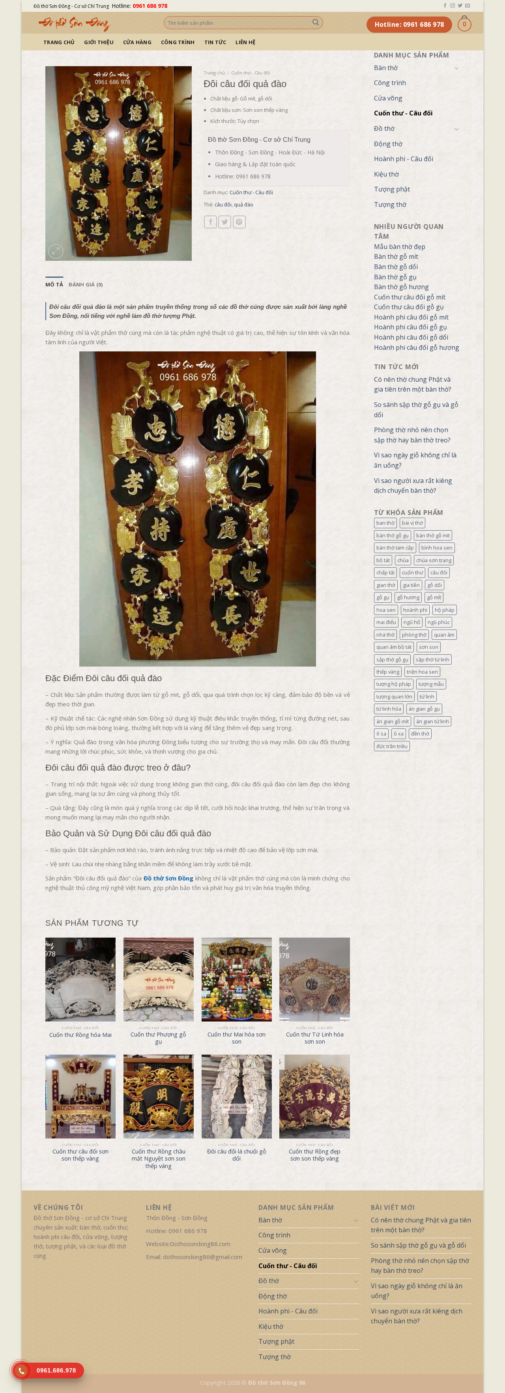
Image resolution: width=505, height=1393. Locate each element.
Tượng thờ (390, 204)
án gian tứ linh (432, 721)
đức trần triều (392, 746)
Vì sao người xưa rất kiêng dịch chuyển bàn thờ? (413, 485)
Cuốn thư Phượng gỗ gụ (158, 1038)
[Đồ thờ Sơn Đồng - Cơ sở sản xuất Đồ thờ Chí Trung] (93, 22)
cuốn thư (412, 572)
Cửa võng (388, 98)
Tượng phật (392, 189)
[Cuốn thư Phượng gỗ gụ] (158, 980)
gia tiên (411, 585)
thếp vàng (387, 671)
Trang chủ (59, 42)
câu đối (438, 572)
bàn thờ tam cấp (395, 547)
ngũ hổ (412, 622)
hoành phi (415, 609)
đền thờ (420, 733)
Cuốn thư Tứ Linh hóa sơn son (315, 1038)
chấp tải (385, 572)
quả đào (243, 204)
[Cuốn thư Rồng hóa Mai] (80, 980)
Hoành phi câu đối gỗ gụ (410, 327)
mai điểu (386, 622)
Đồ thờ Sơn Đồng (169, 878)
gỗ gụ (382, 597)
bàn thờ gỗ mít (433, 535)
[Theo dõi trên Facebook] (445, 6)
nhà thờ (385, 634)
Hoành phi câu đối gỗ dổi (411, 337)
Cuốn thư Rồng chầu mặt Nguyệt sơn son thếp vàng (158, 1159)
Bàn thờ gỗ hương (401, 286)
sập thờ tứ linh (432, 659)
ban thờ (385, 522)
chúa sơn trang (433, 560)
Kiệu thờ (386, 174)
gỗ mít (434, 597)
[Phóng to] (56, 251)
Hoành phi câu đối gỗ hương (416, 347)
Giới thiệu (99, 42)
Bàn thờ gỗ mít (396, 256)
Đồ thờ (384, 128)
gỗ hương (408, 597)
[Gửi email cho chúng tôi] (467, 6)
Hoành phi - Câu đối (403, 158)
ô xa (399, 733)
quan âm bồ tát (393, 646)
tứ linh (427, 696)
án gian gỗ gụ (424, 708)
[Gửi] (315, 23)
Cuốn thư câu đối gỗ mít (409, 297)
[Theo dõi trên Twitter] (460, 6)
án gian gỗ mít (392, 721)
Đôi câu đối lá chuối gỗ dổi (236, 1155)
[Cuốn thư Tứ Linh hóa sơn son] (314, 980)
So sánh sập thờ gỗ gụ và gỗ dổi (416, 409)
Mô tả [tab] (54, 284)
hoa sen (386, 609)
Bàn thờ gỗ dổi (396, 266)
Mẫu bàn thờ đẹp (399, 246)
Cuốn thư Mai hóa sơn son (237, 1038)
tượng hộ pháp (393, 683)
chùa (403, 560)
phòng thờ (414, 634)
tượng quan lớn (394, 696)
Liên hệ (245, 42)
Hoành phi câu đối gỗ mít (411, 317)
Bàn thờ (386, 67)
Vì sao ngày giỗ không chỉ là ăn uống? (415, 460)
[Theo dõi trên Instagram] (452, 6)
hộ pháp (444, 609)
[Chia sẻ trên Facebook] (210, 221)
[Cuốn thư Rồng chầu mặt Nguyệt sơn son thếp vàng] (158, 1097)
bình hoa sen (437, 547)
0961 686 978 (150, 5)
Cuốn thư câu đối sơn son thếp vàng (80, 1155)
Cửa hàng (137, 42)
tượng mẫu (431, 683)
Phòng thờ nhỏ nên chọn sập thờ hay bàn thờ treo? (412, 434)
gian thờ (385, 585)
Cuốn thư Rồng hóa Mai (80, 1034)
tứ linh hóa (388, 708)
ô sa (381, 733)
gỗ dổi (434, 585)
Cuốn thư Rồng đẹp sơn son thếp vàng (314, 1155)
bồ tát (383, 560)
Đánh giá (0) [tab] (86, 284)
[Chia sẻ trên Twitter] (224, 221)
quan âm (444, 634)
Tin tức (215, 42)
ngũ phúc (439, 622)
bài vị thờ (412, 522)
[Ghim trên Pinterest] (239, 221)
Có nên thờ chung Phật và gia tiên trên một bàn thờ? (412, 384)
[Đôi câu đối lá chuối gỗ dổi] (237, 1097)
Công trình (178, 42)
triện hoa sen (422, 671)
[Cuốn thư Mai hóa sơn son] (237, 980)
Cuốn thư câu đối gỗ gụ (409, 307)
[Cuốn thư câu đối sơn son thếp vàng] (80, 1097)
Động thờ (388, 143)
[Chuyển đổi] (456, 67)
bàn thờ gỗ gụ (392, 535)
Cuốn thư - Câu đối (403, 113)
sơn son (428, 646)
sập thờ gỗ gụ (392, 659)
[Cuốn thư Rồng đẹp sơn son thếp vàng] (314, 1097)
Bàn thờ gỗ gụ (395, 277)
